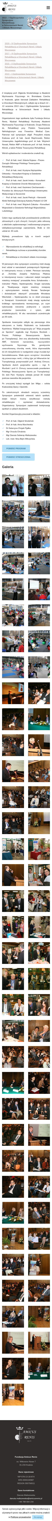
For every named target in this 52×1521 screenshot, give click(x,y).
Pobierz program (16, 448)
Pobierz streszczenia (18, 457)
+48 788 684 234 (26, 1502)
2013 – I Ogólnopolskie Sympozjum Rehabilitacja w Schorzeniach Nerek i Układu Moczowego (24, 77)
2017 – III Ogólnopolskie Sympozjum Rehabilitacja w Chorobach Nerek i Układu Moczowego (23, 57)
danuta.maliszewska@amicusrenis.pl (26, 1498)
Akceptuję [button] (38, 1517)
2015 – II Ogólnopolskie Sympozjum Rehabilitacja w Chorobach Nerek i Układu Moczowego (23, 67)
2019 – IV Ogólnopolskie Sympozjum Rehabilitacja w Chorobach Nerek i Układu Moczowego (23, 46)
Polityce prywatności (21, 1517)
